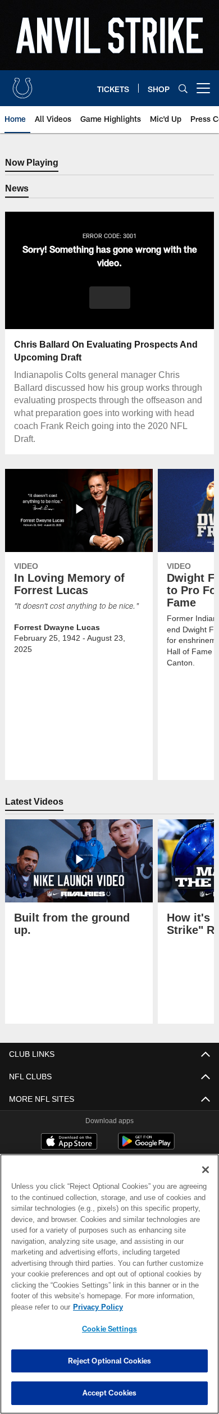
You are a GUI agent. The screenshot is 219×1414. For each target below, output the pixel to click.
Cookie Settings (109, 1328)
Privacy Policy (95, 1306)
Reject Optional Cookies (110, 1360)
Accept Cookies (110, 1392)
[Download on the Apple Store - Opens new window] (69, 1143)
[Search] (183, 88)
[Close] (205, 1169)
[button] (109, 298)
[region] (109, 1284)
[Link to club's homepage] (22, 84)
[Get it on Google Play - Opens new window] (146, 1147)
